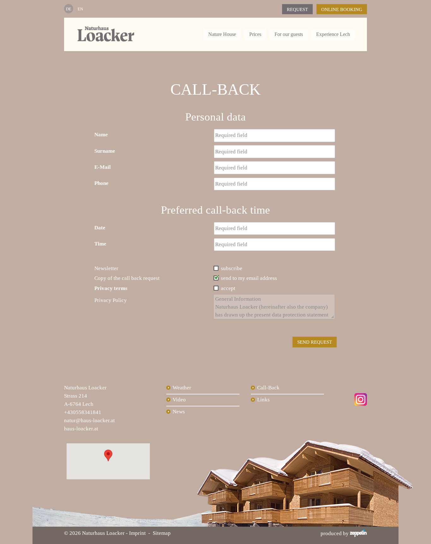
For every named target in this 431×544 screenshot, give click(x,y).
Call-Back (268, 388)
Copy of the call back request (127, 278)
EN (80, 9)
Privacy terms (110, 288)
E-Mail (102, 167)
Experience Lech (333, 34)
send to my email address (249, 278)
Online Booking (341, 9)
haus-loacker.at (81, 429)
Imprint (137, 533)
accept (228, 288)
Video (179, 400)
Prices (255, 34)
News (179, 412)
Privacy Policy (110, 300)
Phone (101, 183)
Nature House (222, 34)
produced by (335, 533)
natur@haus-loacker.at (89, 420)
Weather (182, 388)
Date (99, 228)
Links (263, 400)
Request (297, 9)
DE (68, 9)
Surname (104, 151)
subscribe (231, 268)
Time (100, 244)
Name (101, 135)
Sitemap (162, 533)
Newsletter (106, 268)
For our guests (289, 34)
